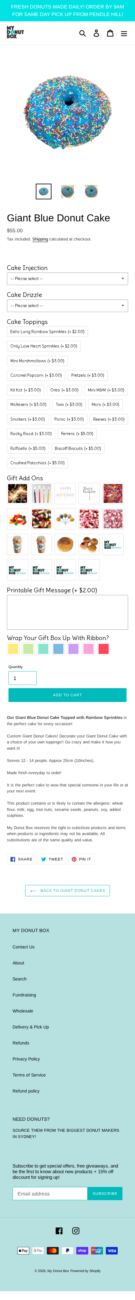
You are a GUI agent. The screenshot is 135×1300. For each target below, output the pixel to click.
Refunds (21, 1042)
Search (20, 978)
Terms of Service (29, 1074)
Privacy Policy (26, 1058)
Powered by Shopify (85, 1271)
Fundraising (24, 994)
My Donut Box (58, 1271)
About (18, 962)
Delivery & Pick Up (31, 1026)
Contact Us (24, 946)
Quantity (15, 667)
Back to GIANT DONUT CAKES (72, 890)
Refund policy (26, 1090)
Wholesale (23, 1010)
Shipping (40, 239)
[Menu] (124, 33)
